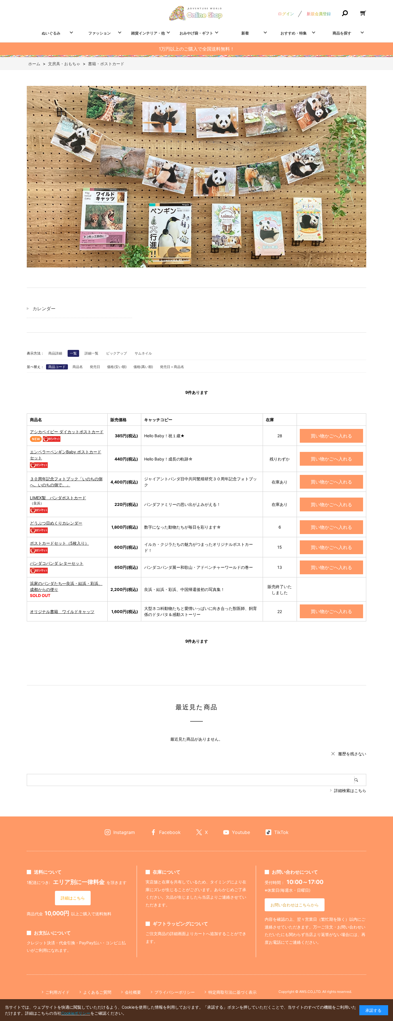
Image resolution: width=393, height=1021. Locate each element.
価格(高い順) (143, 367)
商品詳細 (55, 353)
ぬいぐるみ (51, 33)
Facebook (170, 832)
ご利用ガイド (57, 992)
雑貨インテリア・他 (148, 33)
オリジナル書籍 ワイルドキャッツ (62, 611)
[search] (360, 780)
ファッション (99, 33)
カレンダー (44, 308)
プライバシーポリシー (174, 992)
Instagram (124, 832)
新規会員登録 (319, 13)
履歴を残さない (352, 753)
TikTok (281, 832)
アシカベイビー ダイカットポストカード (67, 431)
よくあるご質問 (97, 992)
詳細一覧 (91, 353)
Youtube (241, 832)
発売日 (95, 367)
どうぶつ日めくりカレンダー (56, 523)
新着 (245, 33)
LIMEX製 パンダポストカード (58, 497)
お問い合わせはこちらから (294, 904)
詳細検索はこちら (350, 790)
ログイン (286, 13)
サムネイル (143, 353)
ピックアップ (116, 353)
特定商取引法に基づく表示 (232, 992)
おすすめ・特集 (294, 33)
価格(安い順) (117, 367)
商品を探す (342, 33)
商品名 (78, 367)
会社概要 (133, 992)
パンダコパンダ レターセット (56, 563)
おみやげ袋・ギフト (196, 33)
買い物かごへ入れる (331, 436)
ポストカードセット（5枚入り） (59, 543)
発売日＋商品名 (172, 367)
